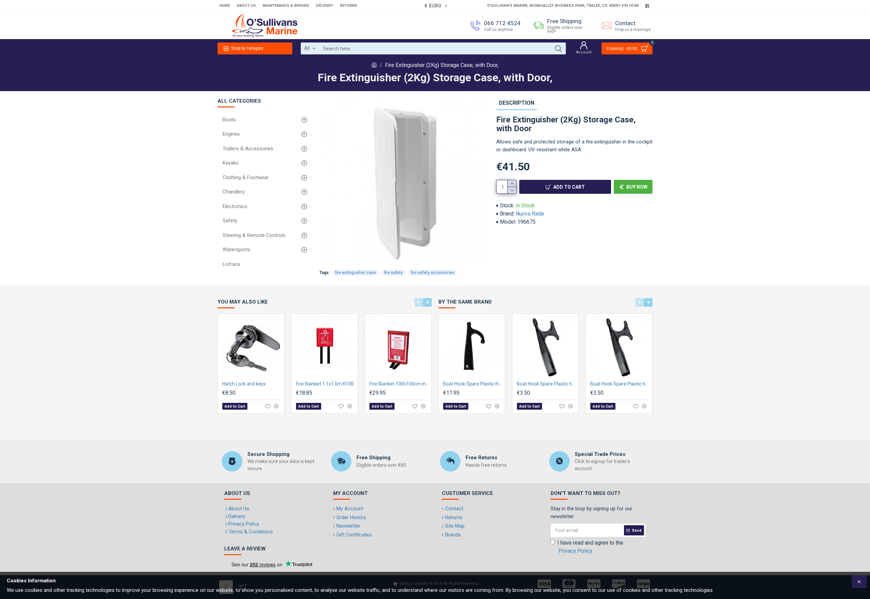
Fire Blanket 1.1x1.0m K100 (325, 384)
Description (516, 103)
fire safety (393, 272)
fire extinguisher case (355, 272)
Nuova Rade (530, 213)
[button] (419, 302)
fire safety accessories (432, 272)
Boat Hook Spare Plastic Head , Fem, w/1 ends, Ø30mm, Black (473, 384)
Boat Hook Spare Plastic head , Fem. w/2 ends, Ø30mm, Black (620, 384)
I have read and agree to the (590, 547)
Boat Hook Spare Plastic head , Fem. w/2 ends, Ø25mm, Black (547, 384)
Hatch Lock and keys (244, 384)
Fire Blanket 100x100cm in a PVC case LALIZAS (399, 384)
